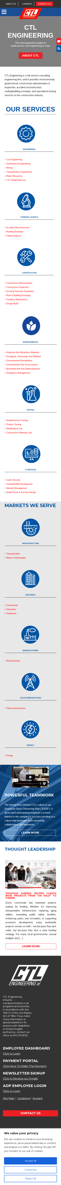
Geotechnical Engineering (18, 163)
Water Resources (14, 176)
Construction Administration (19, 283)
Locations (24, 1098)
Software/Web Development (19, 484)
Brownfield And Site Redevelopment (23, 369)
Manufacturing (13, 661)
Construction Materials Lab (19, 432)
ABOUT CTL (30, 55)
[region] (30, 1156)
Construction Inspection (17, 287)
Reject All (30, 1178)
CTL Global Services (16, 180)
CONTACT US (44, 4)
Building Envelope (14, 231)
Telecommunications (16, 708)
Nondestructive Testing (17, 420)
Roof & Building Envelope (18, 295)
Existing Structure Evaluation (20, 291)
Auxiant (38, 1098)
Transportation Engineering (19, 172)
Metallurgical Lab (14, 428)
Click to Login (11, 1053)
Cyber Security (13, 480)
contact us (30, 1113)
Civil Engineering (14, 159)
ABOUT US (11, 4)
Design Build (12, 303)
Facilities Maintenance (16, 299)
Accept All (30, 1160)
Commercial (12, 605)
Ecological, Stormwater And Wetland (23, 356)
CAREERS (27, 4)
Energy (9, 755)
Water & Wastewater (16, 558)
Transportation (13, 553)
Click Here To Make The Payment (25, 1066)
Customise (30, 1169)
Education (11, 609)
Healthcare (11, 613)
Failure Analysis (13, 236)
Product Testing (13, 424)
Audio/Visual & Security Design (21, 492)
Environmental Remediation (19, 360)
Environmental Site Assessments (22, 364)
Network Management (16, 488)
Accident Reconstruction (17, 227)
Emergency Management (18, 373)
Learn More (30, 832)
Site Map (8, 1098)
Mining (9, 168)
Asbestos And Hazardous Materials (22, 352)
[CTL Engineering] (30, 14)
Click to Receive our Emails (20, 1078)
